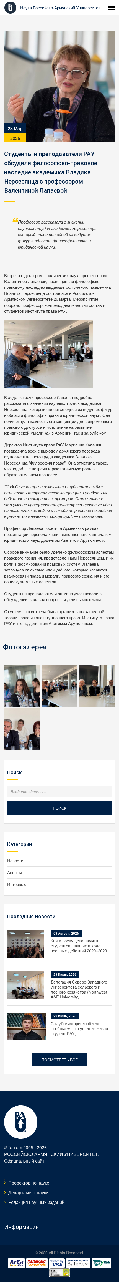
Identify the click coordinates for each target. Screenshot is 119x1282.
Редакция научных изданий (36, 1202)
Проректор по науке (28, 1183)
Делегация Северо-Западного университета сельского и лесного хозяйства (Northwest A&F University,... (79, 989)
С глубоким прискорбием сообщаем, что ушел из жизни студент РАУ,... (79, 1028)
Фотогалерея (25, 647)
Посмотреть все (60, 1059)
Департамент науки (28, 1192)
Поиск (59, 808)
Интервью (16, 884)
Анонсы (14, 872)
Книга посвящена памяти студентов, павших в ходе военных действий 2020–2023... (80, 946)
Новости (15, 861)
